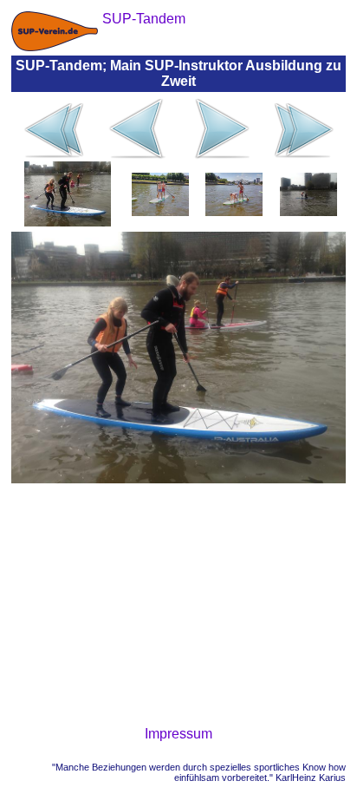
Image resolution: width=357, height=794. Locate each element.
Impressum (178, 733)
